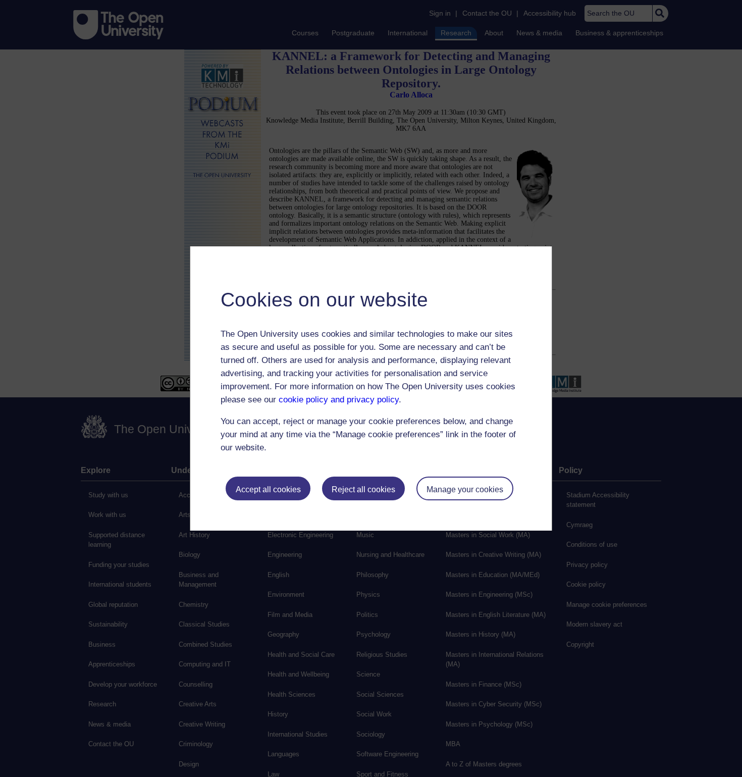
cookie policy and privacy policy (339, 399)
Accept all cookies (268, 489)
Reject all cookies (363, 489)
